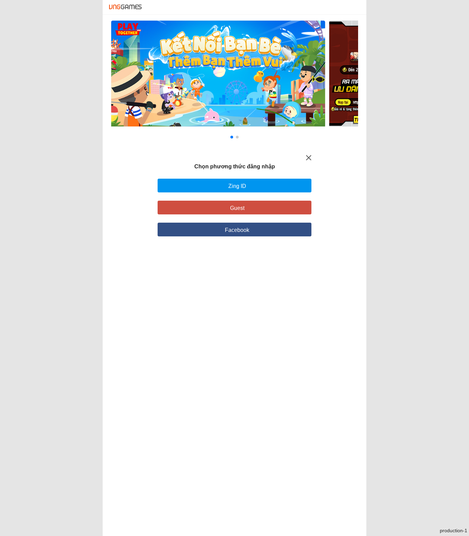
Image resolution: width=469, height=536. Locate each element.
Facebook (237, 230)
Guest (237, 208)
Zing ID (237, 186)
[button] (231, 137)
